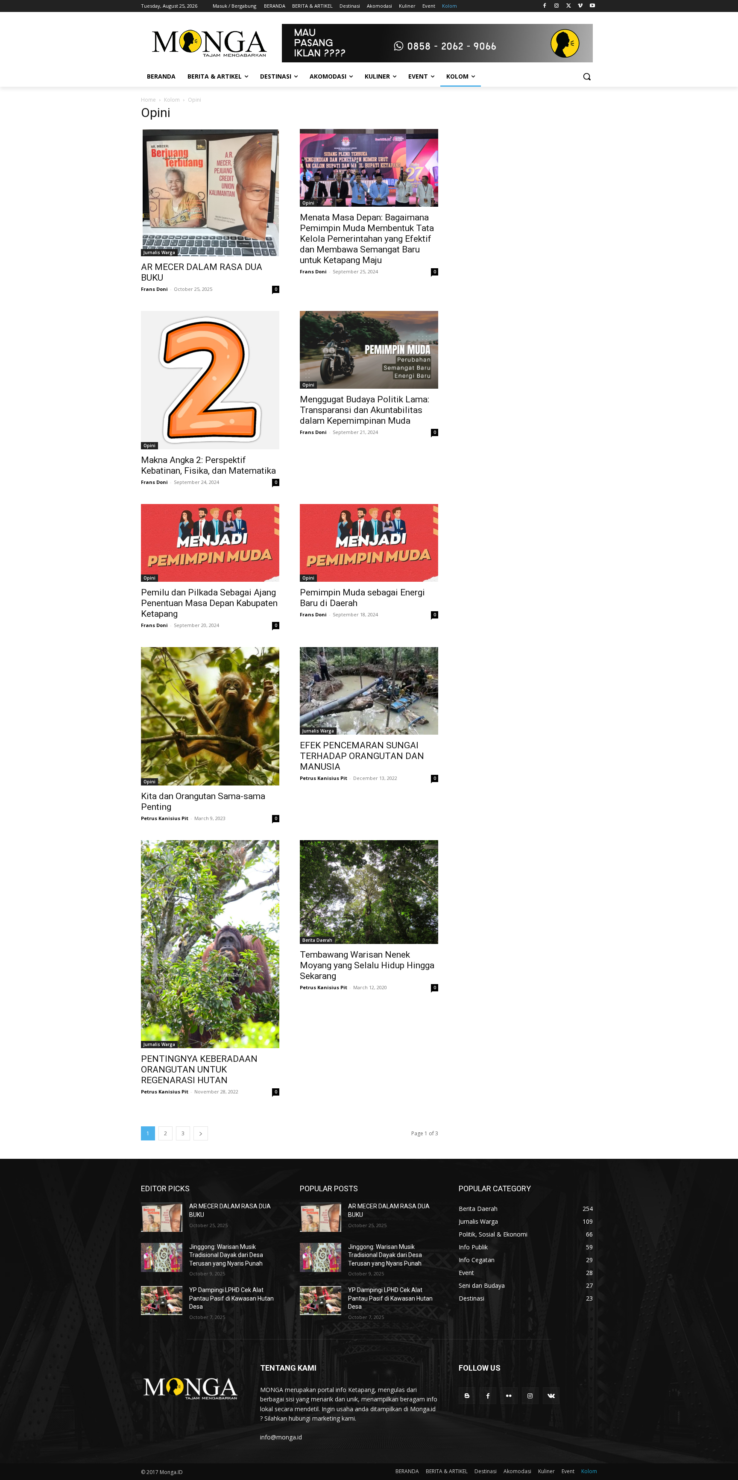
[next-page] (200, 1133)
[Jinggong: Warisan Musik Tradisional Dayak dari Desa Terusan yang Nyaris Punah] (161, 1257)
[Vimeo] (580, 6)
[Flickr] (509, 1395)
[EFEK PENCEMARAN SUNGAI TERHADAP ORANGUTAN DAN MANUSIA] (369, 691)
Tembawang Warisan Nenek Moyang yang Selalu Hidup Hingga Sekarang (367, 965)
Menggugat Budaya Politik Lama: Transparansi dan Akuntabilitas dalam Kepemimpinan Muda (364, 410)
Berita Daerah (317, 940)
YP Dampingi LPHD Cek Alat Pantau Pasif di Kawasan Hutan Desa (231, 1298)
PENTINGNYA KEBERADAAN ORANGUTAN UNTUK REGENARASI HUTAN (199, 1069)
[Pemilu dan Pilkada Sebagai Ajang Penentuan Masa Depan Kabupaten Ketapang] (210, 543)
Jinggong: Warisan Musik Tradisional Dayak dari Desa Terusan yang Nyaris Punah (226, 1255)
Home (148, 99)
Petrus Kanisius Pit (164, 818)
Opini (308, 203)
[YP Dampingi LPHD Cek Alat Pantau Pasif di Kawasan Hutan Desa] (161, 1300)
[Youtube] (592, 6)
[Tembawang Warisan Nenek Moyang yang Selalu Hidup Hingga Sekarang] (369, 892)
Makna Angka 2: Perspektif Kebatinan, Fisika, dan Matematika (208, 465)
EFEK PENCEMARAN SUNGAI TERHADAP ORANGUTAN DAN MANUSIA (362, 756)
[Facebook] (545, 6)
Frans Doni (154, 289)
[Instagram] (557, 6)
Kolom (172, 99)
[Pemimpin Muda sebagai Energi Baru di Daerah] (369, 543)
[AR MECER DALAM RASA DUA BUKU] (210, 192)
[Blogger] (467, 1395)
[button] (587, 76)
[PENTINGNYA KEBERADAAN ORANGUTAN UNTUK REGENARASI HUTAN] (210, 944)
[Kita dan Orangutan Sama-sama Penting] (210, 716)
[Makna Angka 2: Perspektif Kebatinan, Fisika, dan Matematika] (210, 380)
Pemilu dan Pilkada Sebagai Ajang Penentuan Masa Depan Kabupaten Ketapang (209, 603)
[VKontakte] (551, 1395)
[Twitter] (569, 6)
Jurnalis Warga (159, 252)
